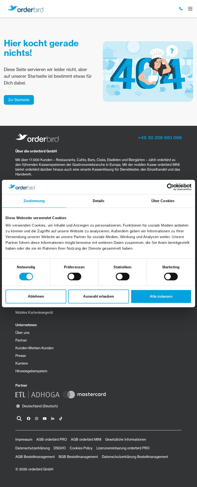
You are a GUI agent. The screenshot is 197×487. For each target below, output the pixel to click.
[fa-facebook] (28, 418)
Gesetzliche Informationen (125, 439)
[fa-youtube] (44, 418)
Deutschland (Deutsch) (40, 406)
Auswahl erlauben (98, 296)
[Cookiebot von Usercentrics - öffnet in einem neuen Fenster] (170, 187)
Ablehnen (36, 296)
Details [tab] (99, 201)
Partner (21, 340)
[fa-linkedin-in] (52, 418)
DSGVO (60, 448)
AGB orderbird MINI (86, 439)
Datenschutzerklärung (32, 448)
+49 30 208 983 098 (160, 137)
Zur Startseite (19, 100)
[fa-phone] (181, 8)
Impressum (23, 439)
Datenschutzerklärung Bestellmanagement (135, 457)
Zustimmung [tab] (34, 201)
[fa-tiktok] (60, 418)
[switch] (74, 276)
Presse (20, 356)
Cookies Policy (81, 448)
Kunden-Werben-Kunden (34, 348)
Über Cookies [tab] (162, 201)
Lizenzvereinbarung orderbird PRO (123, 448)
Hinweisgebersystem (31, 371)
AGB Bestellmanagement (35, 457)
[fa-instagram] (36, 418)
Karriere (21, 363)
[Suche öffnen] (19, 418)
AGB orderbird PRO (51, 439)
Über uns (22, 333)
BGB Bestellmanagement (78, 457)
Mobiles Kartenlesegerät (34, 312)
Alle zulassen (161, 296)
